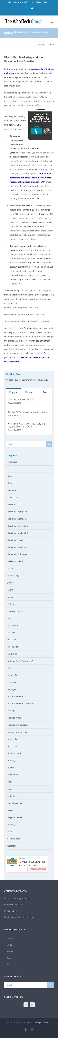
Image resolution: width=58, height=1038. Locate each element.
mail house (12, 625)
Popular (13, 392)
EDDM (10, 568)
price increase (14, 753)
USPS (9, 831)
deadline (11, 490)
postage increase (15, 717)
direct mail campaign (17, 511)
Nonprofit (11, 682)
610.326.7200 (23, 2)
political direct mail (16, 696)
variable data (13, 838)
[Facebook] (26, 1004)
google (10, 582)
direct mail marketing (17, 526)
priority (10, 767)
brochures (12, 462)
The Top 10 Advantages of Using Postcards (28, 412)
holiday (10, 597)
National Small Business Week (21, 661)
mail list (11, 632)
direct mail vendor (16, 561)
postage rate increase (17, 732)
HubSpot (11, 604)
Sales (9, 789)
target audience (14, 817)
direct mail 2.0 (14, 504)
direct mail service (16, 540)
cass (9, 469)
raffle (9, 781)
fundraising (12, 575)
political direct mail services (20, 703)
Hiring (10, 589)
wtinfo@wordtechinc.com (41, 2)
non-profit (12, 675)
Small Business (14, 803)
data (9, 476)
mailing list (12, 646)
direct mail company (17, 518)
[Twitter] (32, 1004)
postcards (12, 739)
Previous (41, 44)
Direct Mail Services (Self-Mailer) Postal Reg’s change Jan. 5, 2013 (26, 425)
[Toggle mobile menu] (52, 23)
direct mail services (16, 547)
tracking (11, 824)
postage (11, 710)
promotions (12, 774)
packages (11, 689)
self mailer (12, 796)
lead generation (14, 611)
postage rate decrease (17, 725)
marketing (12, 654)
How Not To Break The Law (20, 399)
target (10, 810)
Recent (29, 392)
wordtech (11, 845)
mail (9, 618)
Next (49, 44)
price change (13, 746)
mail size (11, 639)
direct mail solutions (17, 554)
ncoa (9, 668)
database (11, 483)
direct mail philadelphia (18, 533)
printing (11, 760)
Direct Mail (12, 497)
